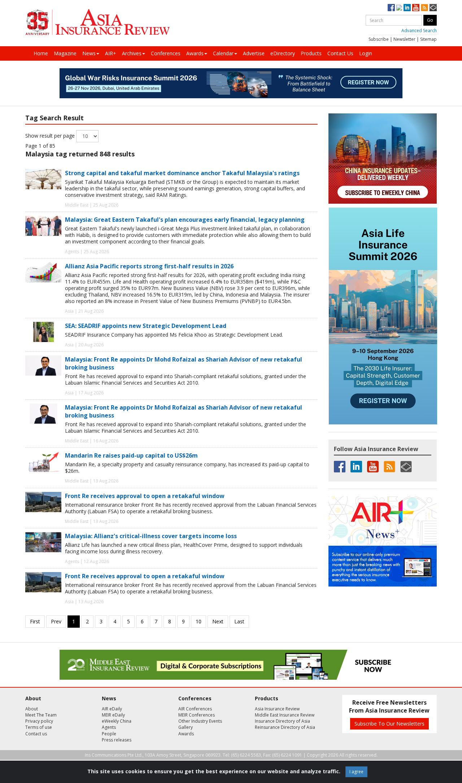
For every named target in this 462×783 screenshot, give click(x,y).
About (31, 709)
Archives (131, 53)
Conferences (165, 53)
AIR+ (110, 53)
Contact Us (340, 53)
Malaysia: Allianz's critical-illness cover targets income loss (151, 536)
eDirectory (282, 53)
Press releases (116, 740)
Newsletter (404, 39)
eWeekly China (116, 721)
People (109, 734)
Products (311, 53)
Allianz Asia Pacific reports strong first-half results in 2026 (149, 266)
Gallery (185, 727)
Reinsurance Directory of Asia (285, 727)
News (89, 53)
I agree (356, 772)
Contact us (36, 734)
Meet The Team (41, 715)
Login (365, 53)
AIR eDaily (112, 709)
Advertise (254, 53)
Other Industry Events (200, 721)
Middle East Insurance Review (284, 715)
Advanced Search (419, 30)
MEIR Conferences (196, 715)
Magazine (65, 53)
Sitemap (428, 39)
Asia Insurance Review (277, 709)
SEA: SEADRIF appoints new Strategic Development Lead (145, 326)
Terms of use (38, 727)
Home (41, 53)
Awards (195, 53)
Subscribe (379, 39)
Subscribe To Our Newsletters (389, 723)
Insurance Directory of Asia (282, 721)
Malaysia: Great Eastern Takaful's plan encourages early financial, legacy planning (185, 220)
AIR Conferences (195, 709)
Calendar (223, 53)
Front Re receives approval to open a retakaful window (145, 496)
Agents (109, 727)
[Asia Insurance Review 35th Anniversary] (97, 22)
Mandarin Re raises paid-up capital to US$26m (131, 455)
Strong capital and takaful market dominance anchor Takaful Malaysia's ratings (182, 173)
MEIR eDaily (113, 715)
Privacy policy (39, 721)
